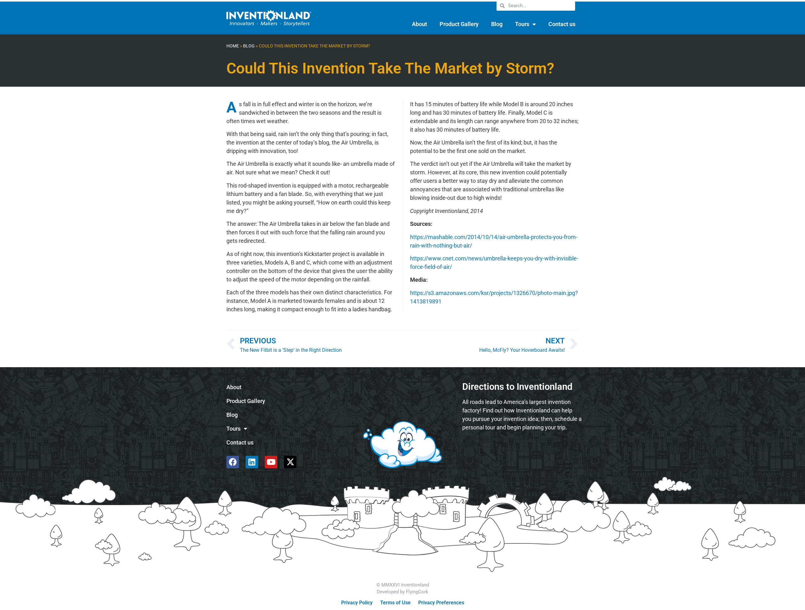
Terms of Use (395, 603)
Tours (522, 24)
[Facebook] (232, 462)
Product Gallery (459, 24)
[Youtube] (271, 462)
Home (232, 46)
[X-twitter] (290, 462)
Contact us (561, 24)
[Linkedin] (252, 462)
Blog (496, 24)
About (419, 24)
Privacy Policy (357, 603)
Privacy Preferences (441, 603)
